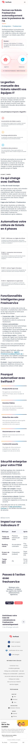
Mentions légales (14, 684)
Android (15, 713)
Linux (15, 702)
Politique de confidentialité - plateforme (14, 673)
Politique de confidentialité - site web (14, 671)
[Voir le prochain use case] (23, 622)
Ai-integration (6, 26)
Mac (15, 696)
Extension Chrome (15, 708)
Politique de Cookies (14, 679)
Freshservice (17, 26)
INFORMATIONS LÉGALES (14, 660)
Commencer (18, 602)
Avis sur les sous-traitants (14, 681)
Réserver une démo (9, 603)
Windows (15, 699)
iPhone (15, 716)
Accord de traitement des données (14, 676)
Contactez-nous (14, 665)
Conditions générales (14, 668)
